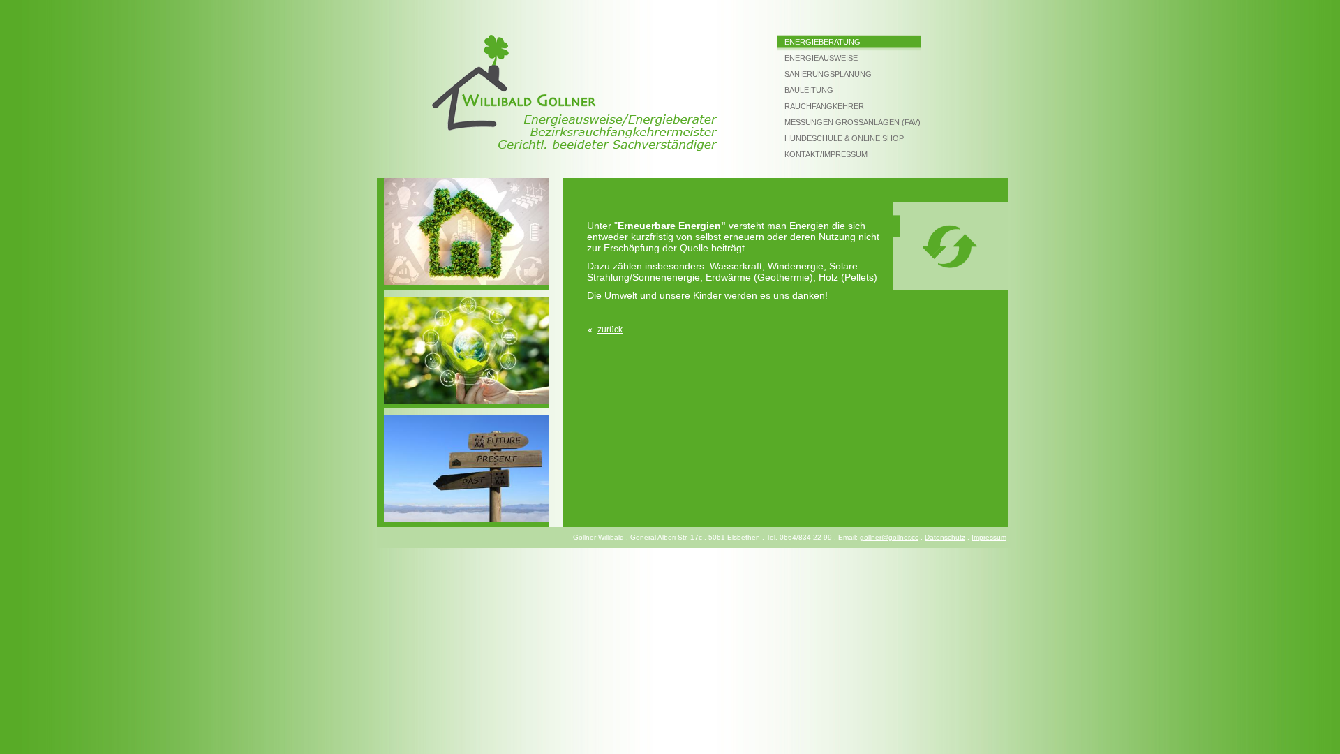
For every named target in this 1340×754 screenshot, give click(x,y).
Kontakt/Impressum (826, 154)
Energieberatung (822, 42)
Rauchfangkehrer (824, 106)
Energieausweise (821, 58)
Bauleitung (808, 90)
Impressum (989, 537)
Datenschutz (945, 537)
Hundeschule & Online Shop (844, 138)
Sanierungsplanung (828, 74)
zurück (610, 329)
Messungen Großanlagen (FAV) (852, 122)
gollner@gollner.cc (889, 537)
